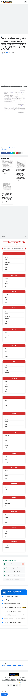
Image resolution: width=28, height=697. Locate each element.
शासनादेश (5, 147)
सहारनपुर (6, 545)
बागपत (6, 323)
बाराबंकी (6, 421)
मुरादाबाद (6, 381)
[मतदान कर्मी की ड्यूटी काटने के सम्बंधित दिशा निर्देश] (7, 164)
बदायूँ (6, 367)
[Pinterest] (17, 153)
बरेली (6, 365)
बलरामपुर (6, 519)
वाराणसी (6, 294)
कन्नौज (6, 448)
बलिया (6, 489)
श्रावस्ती (6, 522)
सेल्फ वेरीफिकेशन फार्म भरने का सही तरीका (13, 611)
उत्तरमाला (14, 665)
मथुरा (6, 340)
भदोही (6, 533)
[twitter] (11, 685)
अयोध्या (6, 416)
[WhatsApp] (14, 153)
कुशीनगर (6, 353)
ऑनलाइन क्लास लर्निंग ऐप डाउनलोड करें (12, 579)
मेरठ (5, 311)
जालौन (6, 459)
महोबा (6, 478)
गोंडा (6, 514)
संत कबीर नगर (7, 503)
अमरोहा (6, 384)
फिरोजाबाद (7, 335)
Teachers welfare (5, 149)
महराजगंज (6, 356)
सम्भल (6, 391)
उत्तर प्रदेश (9, 665)
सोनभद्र (6, 536)
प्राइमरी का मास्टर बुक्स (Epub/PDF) (12, 575)
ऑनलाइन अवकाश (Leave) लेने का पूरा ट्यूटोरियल (14, 619)
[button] (1, 2)
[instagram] (17, 685)
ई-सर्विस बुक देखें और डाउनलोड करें (11, 600)
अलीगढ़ (6, 400)
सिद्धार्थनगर (7, 505)
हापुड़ (6, 321)
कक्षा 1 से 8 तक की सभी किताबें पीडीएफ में (13, 571)
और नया (3, 236)
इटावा (6, 443)
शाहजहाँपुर (7, 372)
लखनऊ (6, 257)
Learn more (3, 691)
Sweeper (22, 147)
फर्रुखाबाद (6, 445)
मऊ (5, 492)
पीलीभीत (6, 370)
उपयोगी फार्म (10, 668)
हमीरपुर (6, 475)
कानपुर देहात (7, 438)
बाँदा (5, 473)
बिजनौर (6, 386)
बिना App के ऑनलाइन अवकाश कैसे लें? (12, 622)
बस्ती (6, 501)
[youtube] (14, 685)
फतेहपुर (6, 281)
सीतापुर (6, 267)
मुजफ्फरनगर (7, 547)
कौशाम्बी (6, 283)
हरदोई (6, 259)
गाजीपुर (6, 299)
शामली (6, 550)
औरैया (6, 440)
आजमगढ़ (6, 487)
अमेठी (6, 426)
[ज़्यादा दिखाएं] (22, 153)
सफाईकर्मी (9, 147)
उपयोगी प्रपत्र (4, 668)
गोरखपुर (6, 348)
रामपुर (6, 389)
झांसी (6, 456)
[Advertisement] (14, 19)
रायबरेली (6, 264)
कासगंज (6, 407)
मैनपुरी (6, 337)
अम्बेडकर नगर (7, 419)
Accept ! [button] (4, 694)
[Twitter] (11, 153)
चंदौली (6, 297)
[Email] (19, 153)
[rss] (20, 685)
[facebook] (8, 685)
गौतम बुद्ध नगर (7, 316)
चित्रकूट (6, 470)
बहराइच (6, 517)
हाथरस (6, 405)
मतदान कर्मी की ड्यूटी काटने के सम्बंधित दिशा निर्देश (6, 171)
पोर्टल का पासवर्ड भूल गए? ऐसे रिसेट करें (12, 603)
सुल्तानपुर (6, 424)
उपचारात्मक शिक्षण (20, 665)
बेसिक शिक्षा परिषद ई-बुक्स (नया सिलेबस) (12, 568)
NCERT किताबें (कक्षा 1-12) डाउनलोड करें (15, 563)
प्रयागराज (6, 278)
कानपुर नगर (7, 435)
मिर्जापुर (6, 531)
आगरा (6, 332)
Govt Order (16, 147)
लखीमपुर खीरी (7, 262)
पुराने (25, 236)
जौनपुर (6, 302)
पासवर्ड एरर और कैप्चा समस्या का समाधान (15, 607)
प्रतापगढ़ (6, 286)
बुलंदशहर (6, 313)
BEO (13, 147)
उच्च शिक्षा (3, 665)
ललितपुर (6, 461)
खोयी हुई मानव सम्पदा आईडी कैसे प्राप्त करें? (13, 596)
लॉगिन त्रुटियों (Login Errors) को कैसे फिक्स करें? (14, 615)
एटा (5, 402)
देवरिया (6, 351)
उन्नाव (6, 269)
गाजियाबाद (6, 318)
